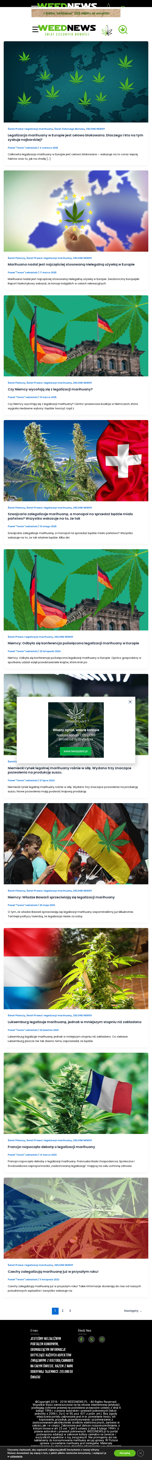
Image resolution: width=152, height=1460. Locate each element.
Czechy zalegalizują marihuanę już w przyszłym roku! (53, 1271)
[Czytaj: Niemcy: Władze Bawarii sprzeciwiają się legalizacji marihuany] (76, 843)
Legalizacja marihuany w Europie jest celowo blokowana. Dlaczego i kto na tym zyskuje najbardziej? (75, 137)
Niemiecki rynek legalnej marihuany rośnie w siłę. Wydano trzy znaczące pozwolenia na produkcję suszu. (69, 770)
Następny (133, 1311)
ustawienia (16, 1456)
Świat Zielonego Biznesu (69, 128)
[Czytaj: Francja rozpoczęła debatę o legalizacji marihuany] (76, 1093)
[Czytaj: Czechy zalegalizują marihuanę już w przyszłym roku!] (76, 1218)
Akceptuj (125, 1453)
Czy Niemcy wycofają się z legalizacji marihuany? (50, 389)
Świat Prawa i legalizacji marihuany (30, 128)
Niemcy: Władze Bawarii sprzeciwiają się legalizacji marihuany (61, 897)
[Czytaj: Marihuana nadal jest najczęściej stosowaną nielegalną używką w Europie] (76, 211)
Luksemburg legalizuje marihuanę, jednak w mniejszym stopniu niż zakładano (74, 1022)
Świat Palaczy (16, 258)
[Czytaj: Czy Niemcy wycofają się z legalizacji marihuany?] (76, 336)
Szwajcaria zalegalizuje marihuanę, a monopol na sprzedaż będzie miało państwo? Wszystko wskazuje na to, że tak (70, 516)
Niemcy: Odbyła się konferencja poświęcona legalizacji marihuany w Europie (73, 643)
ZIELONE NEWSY (95, 128)
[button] (130, 701)
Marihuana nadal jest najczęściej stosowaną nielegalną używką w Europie (71, 264)
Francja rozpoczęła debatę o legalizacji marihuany (51, 1146)
